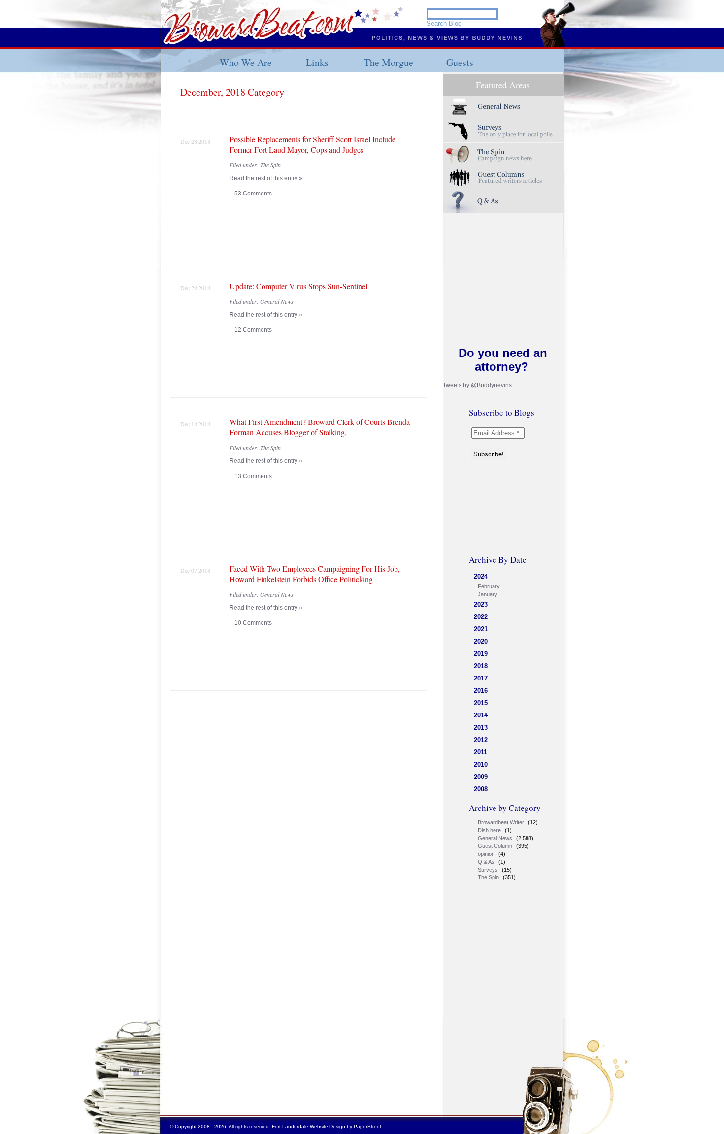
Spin (503, 154)
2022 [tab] (481, 616)
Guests (459, 62)
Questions (503, 201)
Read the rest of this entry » (266, 178)
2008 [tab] (481, 789)
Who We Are (246, 62)
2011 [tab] (480, 752)
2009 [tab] (481, 776)
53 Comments (253, 193)
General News (495, 838)
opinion (486, 854)
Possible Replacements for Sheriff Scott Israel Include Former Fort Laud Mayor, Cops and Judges (312, 144)
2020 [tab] (481, 641)
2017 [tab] (481, 678)
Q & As (486, 862)
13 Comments (253, 476)
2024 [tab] (481, 576)
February (489, 586)
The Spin (488, 877)
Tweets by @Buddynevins (477, 385)
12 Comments (253, 329)
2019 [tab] (481, 653)
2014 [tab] (481, 715)
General (503, 107)
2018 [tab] (481, 666)
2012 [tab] (481, 740)
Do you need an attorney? (503, 359)
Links (317, 62)
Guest (503, 178)
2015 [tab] (481, 703)
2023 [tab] (481, 604)
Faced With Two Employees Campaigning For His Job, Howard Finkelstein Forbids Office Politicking (315, 573)
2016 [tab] (481, 690)
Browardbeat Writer (501, 822)
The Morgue (388, 62)
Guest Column (495, 846)
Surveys (503, 130)
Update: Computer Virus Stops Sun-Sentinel (298, 286)
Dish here (489, 830)
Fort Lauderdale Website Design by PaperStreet (326, 1126)
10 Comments (253, 622)
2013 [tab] (481, 727)
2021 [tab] (481, 629)
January (487, 594)
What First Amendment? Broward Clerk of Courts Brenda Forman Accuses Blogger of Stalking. (320, 427)
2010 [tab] (481, 764)
